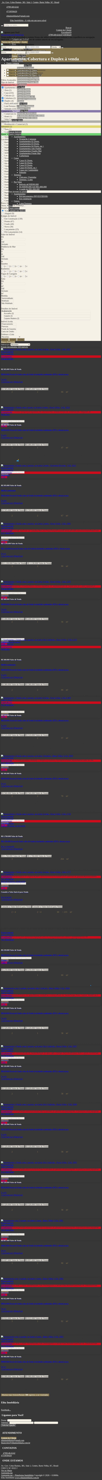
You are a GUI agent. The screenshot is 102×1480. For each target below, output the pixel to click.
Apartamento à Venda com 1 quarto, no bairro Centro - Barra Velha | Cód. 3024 (34, 440)
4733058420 (11, 11)
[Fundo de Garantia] (8, 329)
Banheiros (5, 269)
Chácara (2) (9, 95)
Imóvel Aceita (7, 321)
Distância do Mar (8, 247)
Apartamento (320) (12, 87)
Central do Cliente (8, 1438)
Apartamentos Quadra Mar (28, 80)
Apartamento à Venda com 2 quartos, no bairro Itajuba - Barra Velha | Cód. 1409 (35, 730)
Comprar (4, 423)
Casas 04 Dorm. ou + (26, 96)
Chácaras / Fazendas (25, 106)
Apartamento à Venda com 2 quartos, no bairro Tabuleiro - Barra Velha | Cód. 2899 (36, 788)
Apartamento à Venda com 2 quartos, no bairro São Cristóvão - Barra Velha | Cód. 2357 (38, 965)
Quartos (4, 264)
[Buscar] (2, 25)
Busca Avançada (8, 342)
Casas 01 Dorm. (24, 89)
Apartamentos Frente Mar (28, 82)
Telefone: (5, 1423)
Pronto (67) (9, 221)
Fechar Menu (17, 120)
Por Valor (16, 111)
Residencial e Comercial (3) (16, 124)
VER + (4, 477)
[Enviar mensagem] (62, 47)
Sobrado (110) (10, 109)
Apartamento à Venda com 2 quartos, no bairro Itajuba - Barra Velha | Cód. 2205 (35, 614)
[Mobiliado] (7, 301)
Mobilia (4, 296)
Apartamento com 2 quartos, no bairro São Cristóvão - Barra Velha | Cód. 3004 (61, 1023)
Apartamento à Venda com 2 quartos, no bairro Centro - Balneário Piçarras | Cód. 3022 (37, 505)
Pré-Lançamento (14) (13, 232)
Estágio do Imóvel (8, 216)
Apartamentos (17, 65)
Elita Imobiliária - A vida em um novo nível (28, 20)
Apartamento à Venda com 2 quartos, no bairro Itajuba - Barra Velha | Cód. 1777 (35, 902)
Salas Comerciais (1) (13, 119)
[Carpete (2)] (45, 316)
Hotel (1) (8, 116)
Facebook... (6, 1410)
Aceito (24, 42)
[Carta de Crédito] (8, 331)
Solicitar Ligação (8, 1425)
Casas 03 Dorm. (24, 94)
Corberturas (22, 85)
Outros (14, 56)
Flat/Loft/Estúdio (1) (13, 103)
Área (3, 279)
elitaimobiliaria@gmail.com (17, 16)
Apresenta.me (7, 1473)
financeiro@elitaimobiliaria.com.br (15, 1443)
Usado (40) (9, 224)
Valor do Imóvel (8, 234)
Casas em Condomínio (26, 99)
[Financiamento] (8, 324)
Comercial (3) (10, 114)
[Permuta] (8, 326)
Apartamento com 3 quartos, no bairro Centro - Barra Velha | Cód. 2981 (59, 1255)
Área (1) (7, 90)
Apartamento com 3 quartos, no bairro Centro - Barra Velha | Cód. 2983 (59, 1371)
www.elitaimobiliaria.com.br (27, 1478)
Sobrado (20, 101)
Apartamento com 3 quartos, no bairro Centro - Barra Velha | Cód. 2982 (59, 1313)
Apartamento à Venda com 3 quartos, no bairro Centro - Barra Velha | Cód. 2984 (62, 558)
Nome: (4, 1420)
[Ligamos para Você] (10, 32)
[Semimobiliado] (7, 298)
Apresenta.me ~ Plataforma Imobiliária (17, 1475)
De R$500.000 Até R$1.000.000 (30, 116)
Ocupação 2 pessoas (25, 68)
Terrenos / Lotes (24, 108)
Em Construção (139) (13, 219)
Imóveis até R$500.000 (27, 113)
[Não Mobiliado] (7, 303)
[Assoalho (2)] (45, 313)
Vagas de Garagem (9, 274)
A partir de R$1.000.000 (27, 118)
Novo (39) (8, 227)
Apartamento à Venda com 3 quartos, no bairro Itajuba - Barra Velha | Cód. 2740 (35, 851)
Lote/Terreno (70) (11, 106)
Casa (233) (9, 93)
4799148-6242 (12, 7)
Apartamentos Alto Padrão (28, 77)
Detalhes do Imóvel (9, 309)
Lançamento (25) (11, 229)
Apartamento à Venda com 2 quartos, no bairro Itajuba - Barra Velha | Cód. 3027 (35, 384)
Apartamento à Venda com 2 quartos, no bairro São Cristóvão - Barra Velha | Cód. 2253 (38, 680)
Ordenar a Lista (7, 334)
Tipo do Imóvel (7, 82)
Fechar (20, 340)
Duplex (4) (9, 101)
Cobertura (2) (10, 98)
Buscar (5, 340)
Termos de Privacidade (11, 42)
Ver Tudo (22, 56)
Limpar (12, 340)
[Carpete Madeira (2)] (45, 318)
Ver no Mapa (6, 1470)
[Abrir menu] (4, 127)
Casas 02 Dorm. (24, 92)
